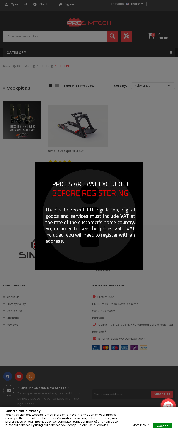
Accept (162, 426)
